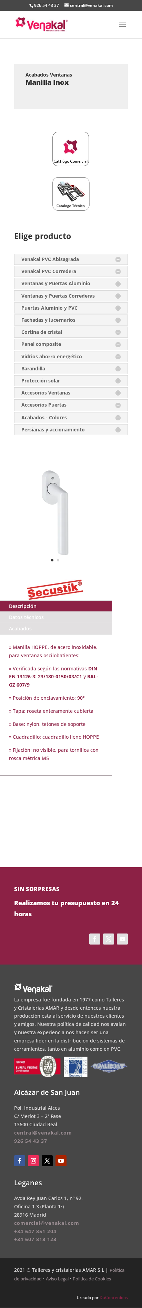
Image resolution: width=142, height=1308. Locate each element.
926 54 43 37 (46, 5)
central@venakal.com (43, 1132)
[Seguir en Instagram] (33, 1160)
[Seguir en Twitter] (108, 939)
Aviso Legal (57, 1279)
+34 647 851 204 (35, 1231)
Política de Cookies (92, 1279)
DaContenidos (114, 1297)
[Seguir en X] (47, 1160)
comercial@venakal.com (46, 1223)
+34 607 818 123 (35, 1239)
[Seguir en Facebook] (94, 939)
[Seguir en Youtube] (122, 939)
